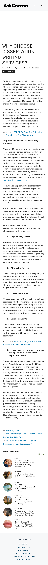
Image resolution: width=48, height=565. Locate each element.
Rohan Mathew (7, 68)
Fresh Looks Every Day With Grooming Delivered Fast (25, 476)
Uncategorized (8, 71)
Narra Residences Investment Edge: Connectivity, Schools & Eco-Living (24, 501)
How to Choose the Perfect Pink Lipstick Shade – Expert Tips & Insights (23, 525)
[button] (35, 5)
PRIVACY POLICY (24, 553)
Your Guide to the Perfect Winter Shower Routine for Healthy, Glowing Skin (24, 464)
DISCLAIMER (24, 550)
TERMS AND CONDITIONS (24, 556)
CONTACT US (24, 547)
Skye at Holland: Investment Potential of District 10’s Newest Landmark (25, 488)
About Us (24, 544)
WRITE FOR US (24, 559)
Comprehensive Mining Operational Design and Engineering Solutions (24, 513)
